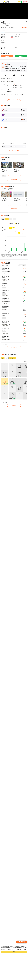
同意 (14, 951)
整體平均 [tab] (3, 31)
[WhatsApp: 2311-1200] (21, 2)
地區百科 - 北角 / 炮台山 (14, 99)
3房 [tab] (14, 31)
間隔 (7, 358)
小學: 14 (8, 84)
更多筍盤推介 (14, 179)
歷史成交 (14, 405)
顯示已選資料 (12, 358)
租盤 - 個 (21, 56)
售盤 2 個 (7, 56)
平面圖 (25, 27)
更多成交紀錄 (14, 347)
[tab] (3, 159)
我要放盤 (23, 942)
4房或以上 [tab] (19, 31)
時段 (3, 358)
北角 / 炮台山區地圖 (14, 150)
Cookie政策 (23, 949)
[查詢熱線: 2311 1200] (19, 2)
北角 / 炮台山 (15, 67)
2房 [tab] (11, 31)
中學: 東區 (14, 84)
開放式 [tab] (7, 31)
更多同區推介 (14, 208)
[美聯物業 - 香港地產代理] (6, 2)
